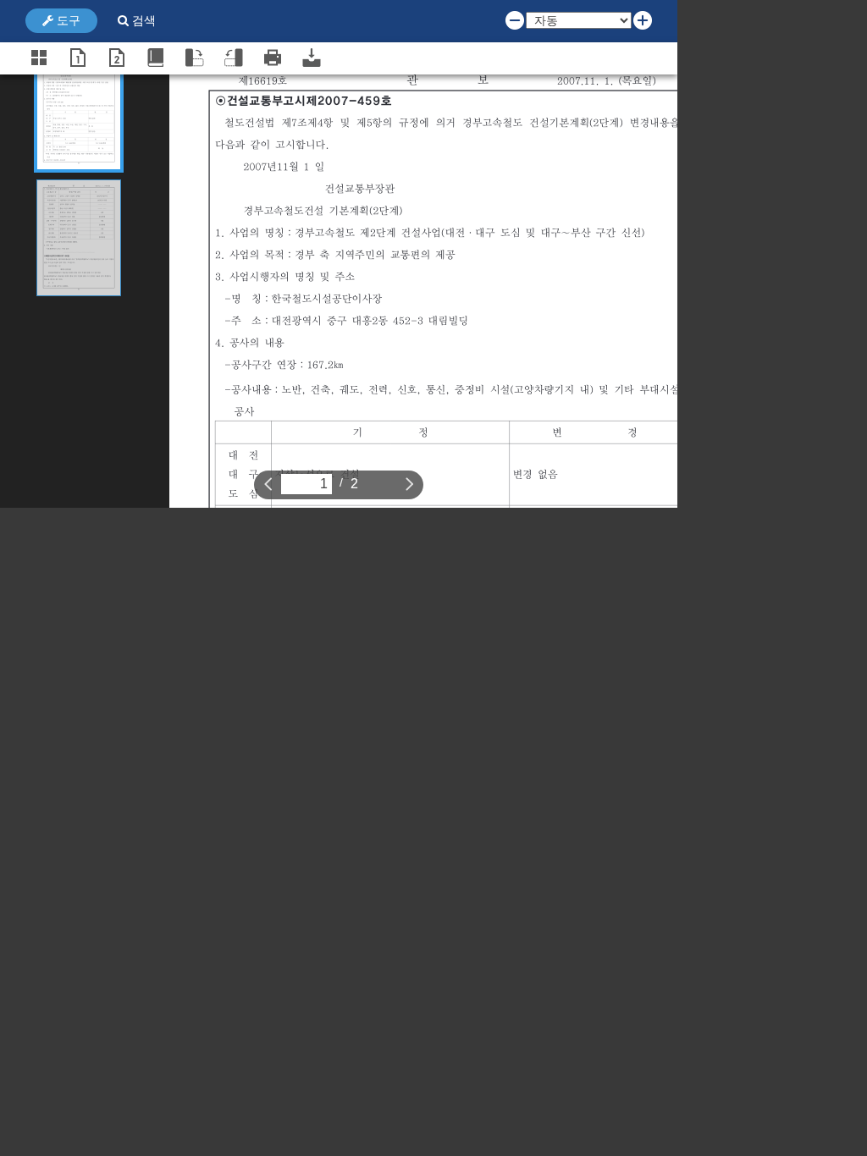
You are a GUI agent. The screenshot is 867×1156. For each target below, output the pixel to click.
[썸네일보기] (38, 57)
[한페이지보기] (77, 57)
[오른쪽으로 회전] (194, 57)
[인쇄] (272, 57)
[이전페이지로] (268, 483)
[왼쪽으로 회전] (233, 57)
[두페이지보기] (116, 57)
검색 (142, 20)
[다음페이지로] (409, 483)
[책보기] (155, 57)
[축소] (514, 19)
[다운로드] (311, 57)
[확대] (642, 19)
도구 (66, 20)
